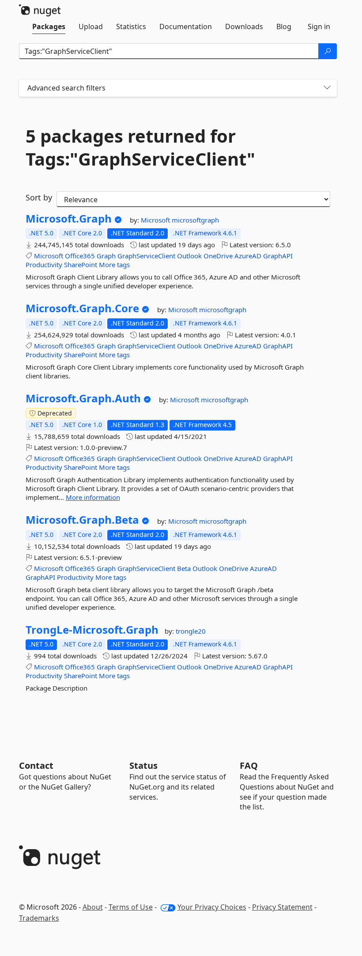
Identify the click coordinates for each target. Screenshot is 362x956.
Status (143, 765)
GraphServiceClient (146, 255)
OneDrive (218, 255)
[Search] (327, 51)
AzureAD (247, 255)
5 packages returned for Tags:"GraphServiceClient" (140, 147)
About (93, 907)
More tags (114, 264)
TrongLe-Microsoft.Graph (92, 630)
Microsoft (156, 219)
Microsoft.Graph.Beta (82, 520)
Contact (36, 765)
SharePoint (80, 264)
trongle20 (191, 631)
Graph (106, 255)
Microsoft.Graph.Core (82, 308)
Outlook (189, 255)
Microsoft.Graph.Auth (83, 398)
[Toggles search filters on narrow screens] (327, 88)
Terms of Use (131, 907)
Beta (184, 568)
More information (93, 497)
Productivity (44, 264)
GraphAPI (278, 255)
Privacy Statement (282, 907)
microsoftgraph (195, 219)
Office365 (80, 255)
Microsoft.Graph (69, 218)
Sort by (39, 197)
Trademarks (39, 918)
